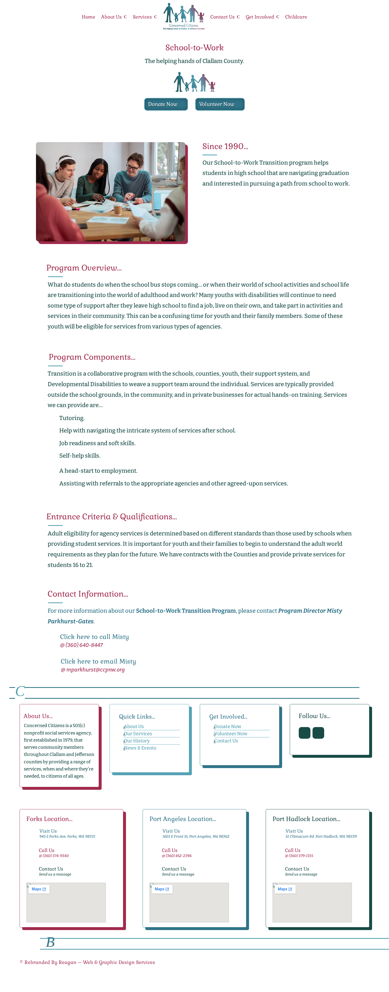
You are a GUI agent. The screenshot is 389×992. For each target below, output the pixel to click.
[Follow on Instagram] (318, 733)
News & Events (140, 748)
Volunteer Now (216, 104)
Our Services (138, 734)
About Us (111, 17)
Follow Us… (314, 716)
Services (142, 17)
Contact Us (222, 17)
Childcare (296, 17)
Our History (137, 741)
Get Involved (260, 17)
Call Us (47, 850)
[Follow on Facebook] (304, 733)
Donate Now (162, 104)
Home (88, 17)
